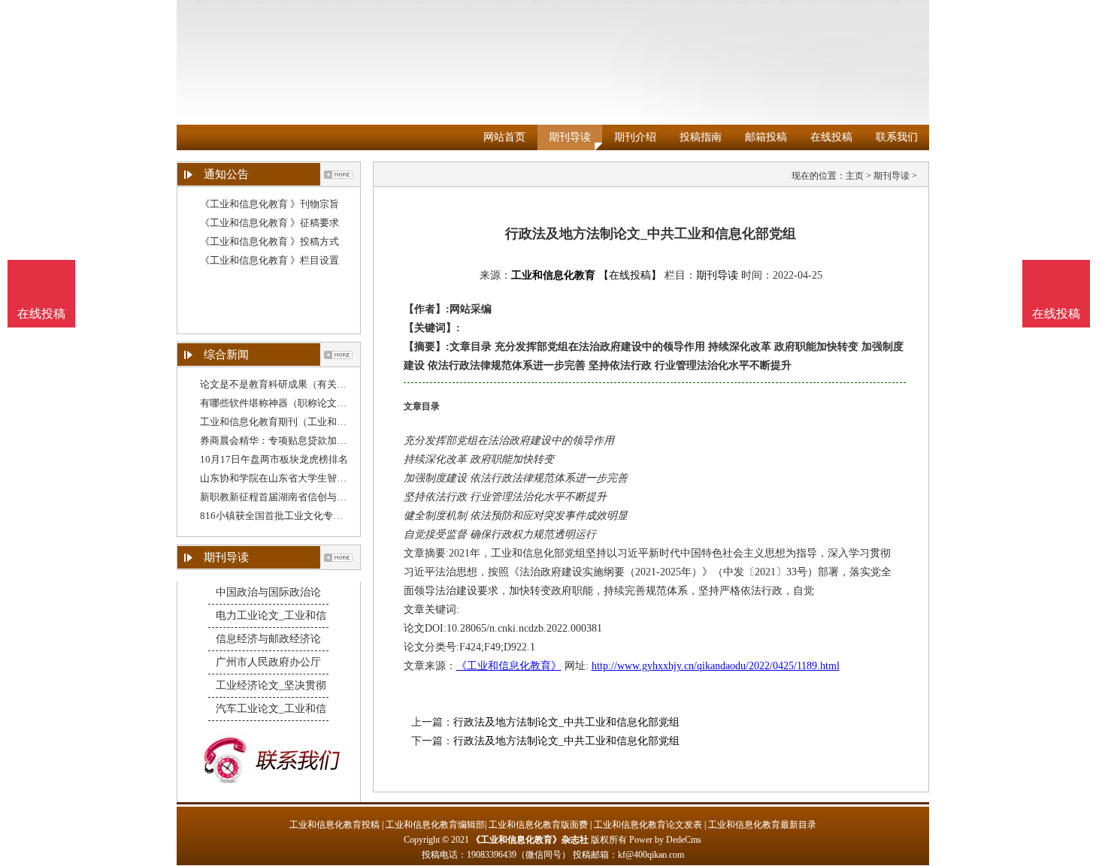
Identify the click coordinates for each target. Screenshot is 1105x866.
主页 (855, 175)
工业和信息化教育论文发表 (648, 824)
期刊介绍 (635, 137)
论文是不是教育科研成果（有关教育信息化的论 (302, 384)
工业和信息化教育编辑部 (435, 824)
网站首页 (504, 137)
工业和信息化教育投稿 (334, 824)
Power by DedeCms (665, 839)
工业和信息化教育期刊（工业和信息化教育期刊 (302, 421)
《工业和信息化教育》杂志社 (530, 839)
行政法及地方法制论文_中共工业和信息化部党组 (566, 722)
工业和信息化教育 (553, 275)
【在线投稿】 (629, 275)
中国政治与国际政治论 (268, 592)
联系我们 (897, 137)
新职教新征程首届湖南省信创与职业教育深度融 (302, 496)
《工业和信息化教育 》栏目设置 (269, 260)
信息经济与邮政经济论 (268, 638)
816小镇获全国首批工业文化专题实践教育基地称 (305, 515)
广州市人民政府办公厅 (268, 662)
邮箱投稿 (766, 137)
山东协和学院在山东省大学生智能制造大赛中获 (302, 478)
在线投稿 (831, 137)
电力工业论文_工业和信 (271, 615)
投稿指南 (701, 137)
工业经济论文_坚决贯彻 (271, 685)
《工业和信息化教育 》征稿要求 (269, 222)
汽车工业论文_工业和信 (271, 708)
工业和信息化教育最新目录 (762, 824)
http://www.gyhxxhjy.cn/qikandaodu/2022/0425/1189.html (716, 665)
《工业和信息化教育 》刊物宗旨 (269, 204)
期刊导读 (570, 137)
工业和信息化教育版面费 (538, 824)
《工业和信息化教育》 (509, 665)
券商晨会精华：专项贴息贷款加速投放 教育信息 (303, 440)
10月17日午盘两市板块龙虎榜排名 (274, 459)
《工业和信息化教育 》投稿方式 (269, 241)
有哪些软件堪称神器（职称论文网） (278, 403)
